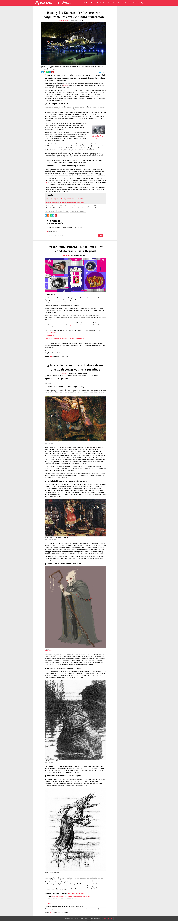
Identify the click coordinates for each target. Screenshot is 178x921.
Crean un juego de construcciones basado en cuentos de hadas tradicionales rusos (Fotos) (72, 909)
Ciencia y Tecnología (113, 2)
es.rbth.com (68, 323)
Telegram (103, 72)
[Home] (37, 3)
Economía (123, 2)
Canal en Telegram (51, 333)
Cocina (130, 2)
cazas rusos (74, 211)
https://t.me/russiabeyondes (76, 893)
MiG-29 (65, 85)
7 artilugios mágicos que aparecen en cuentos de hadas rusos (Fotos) (70, 896)
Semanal (50, 231)
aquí (51, 356)
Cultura (93, 2)
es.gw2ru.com (72, 325)
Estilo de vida (86, 2)
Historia (99, 2)
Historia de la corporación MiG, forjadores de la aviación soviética (64, 199)
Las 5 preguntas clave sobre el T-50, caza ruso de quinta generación (64, 202)
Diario (56, 231)
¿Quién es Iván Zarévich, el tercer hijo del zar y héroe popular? (64, 906)
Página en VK (50, 335)
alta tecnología (50, 211)
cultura (48, 899)
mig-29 (66, 211)
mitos (62, 899)
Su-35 (46, 114)
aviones (60, 211)
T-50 (46, 182)
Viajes (104, 2)
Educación (136, 2)
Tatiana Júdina (48, 650)
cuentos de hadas (72, 899)
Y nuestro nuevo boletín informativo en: (65, 338)
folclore (55, 899)
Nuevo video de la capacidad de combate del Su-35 (97, 137)
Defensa (82, 211)
